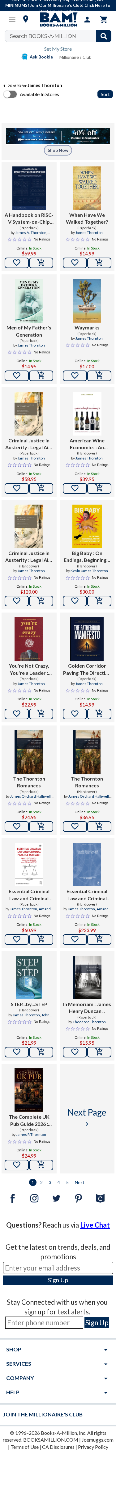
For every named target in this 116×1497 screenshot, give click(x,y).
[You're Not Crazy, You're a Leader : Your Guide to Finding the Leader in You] (29, 639)
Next (79, 1182)
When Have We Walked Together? (87, 218)
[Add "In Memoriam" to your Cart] (99, 1052)
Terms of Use (25, 1447)
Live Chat (95, 1225)
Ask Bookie (41, 56)
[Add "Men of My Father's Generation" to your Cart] (41, 376)
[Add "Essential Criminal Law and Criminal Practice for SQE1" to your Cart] (41, 939)
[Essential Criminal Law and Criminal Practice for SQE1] (29, 864)
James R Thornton (31, 1134)
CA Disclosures (58, 1447)
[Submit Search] (103, 36)
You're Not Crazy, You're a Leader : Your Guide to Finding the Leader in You (29, 669)
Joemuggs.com (98, 1440)
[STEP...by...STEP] (29, 977)
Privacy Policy (93, 1447)
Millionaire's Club (75, 57)
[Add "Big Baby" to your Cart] (99, 601)
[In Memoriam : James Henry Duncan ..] (87, 977)
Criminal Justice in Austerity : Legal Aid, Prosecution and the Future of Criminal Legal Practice (29, 444)
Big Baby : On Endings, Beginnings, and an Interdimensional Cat (87, 557)
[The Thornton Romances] (29, 752)
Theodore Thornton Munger (89, 1024)
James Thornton (89, 232)
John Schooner (35, 1018)
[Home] (58, 19)
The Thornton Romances (29, 782)
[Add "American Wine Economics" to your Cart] (99, 488)
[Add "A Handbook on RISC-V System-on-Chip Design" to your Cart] (41, 263)
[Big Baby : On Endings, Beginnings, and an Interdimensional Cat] (87, 526)
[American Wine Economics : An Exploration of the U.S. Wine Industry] (87, 413)
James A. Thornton (30, 232)
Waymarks (87, 327)
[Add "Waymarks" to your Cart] (99, 376)
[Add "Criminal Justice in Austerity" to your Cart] (41, 488)
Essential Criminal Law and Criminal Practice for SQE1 (28, 895)
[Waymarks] (87, 300)
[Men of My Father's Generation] (29, 300)
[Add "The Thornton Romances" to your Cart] (41, 826)
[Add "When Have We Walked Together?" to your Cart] (99, 263)
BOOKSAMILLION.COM (50, 1440)
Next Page (86, 1117)
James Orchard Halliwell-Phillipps (31, 799)
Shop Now (58, 150)
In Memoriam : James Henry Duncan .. (87, 1007)
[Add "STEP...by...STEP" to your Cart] (41, 1052)
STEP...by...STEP (29, 1004)
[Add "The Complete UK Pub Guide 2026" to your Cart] (41, 1165)
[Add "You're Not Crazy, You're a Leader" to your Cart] (41, 714)
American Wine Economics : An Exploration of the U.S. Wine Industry (87, 444)
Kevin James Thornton (89, 570)
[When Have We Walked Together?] (87, 188)
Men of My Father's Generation (28, 330)
